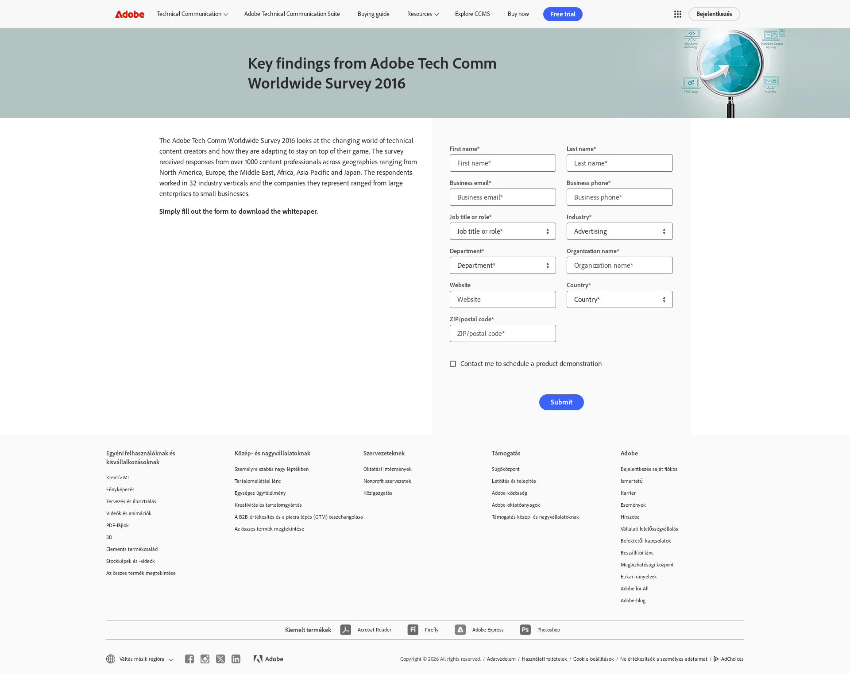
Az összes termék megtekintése (141, 573)
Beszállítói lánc (637, 553)
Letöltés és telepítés (514, 481)
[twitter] (220, 659)
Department (466, 251)
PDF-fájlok (117, 525)
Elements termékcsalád (132, 549)
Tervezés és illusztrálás (131, 501)
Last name (580, 149)
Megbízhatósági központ (647, 565)
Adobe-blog (633, 600)
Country (577, 285)
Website (460, 285)
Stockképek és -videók (130, 561)
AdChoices (732, 659)
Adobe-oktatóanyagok (516, 505)
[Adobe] (130, 14)
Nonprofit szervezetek (387, 481)
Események (633, 505)
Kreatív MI (117, 477)
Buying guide (374, 14)
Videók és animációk (128, 513)
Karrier (628, 493)
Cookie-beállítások (593, 659)
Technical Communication (189, 14)
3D (109, 537)
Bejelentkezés (714, 14)
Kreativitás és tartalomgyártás (268, 505)
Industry (578, 217)
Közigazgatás (377, 493)
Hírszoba (630, 517)
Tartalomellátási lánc (258, 481)
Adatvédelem (501, 659)
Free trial (563, 14)
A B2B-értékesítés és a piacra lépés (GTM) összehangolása (285, 517)
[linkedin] (236, 659)
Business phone (587, 183)
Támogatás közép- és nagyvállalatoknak (535, 517)
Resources (419, 14)
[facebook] (189, 659)
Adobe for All (635, 588)
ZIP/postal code (470, 319)
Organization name (592, 251)
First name (463, 149)
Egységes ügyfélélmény (260, 493)
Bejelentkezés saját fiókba (649, 469)
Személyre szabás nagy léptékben (272, 469)
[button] (678, 14)
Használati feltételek (544, 659)
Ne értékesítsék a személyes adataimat (663, 659)
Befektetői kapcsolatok (646, 541)
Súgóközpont (506, 469)
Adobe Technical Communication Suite (292, 14)
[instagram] (205, 659)
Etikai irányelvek (639, 577)
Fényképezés (120, 489)
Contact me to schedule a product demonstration (531, 363)
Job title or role (469, 217)
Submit (561, 402)
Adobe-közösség (509, 493)
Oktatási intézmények (387, 469)
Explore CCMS (472, 14)
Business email (469, 183)
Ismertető (632, 481)
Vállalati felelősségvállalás (649, 529)
